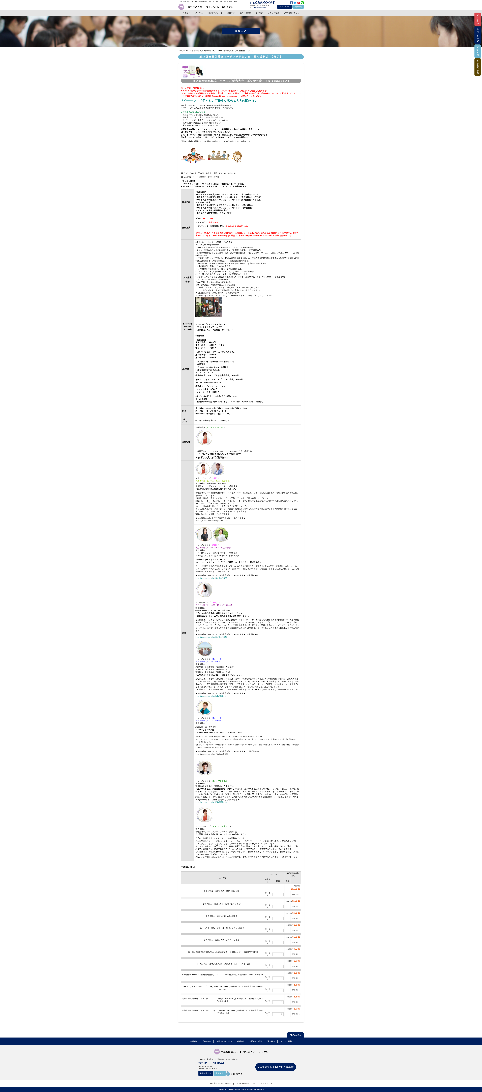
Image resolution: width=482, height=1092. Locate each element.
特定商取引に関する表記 (220, 1083)
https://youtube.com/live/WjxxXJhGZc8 (211, 521)
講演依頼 (298, 7)
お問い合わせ (284, 7)
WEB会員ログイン (291, 13)
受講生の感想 (245, 13)
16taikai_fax (231, 173)
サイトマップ (266, 1083)
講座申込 (199, 13)
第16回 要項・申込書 (209, 177)
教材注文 (231, 13)
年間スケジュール (214, 13)
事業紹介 (186, 13)
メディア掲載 (273, 13)
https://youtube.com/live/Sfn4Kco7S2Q (211, 578)
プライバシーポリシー (245, 1083)
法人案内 (259, 13)
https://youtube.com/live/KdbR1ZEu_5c (211, 696)
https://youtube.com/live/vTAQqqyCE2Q (211, 754)
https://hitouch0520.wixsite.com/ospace (211, 279)
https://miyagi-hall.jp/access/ (207, 245)
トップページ (184, 50)
